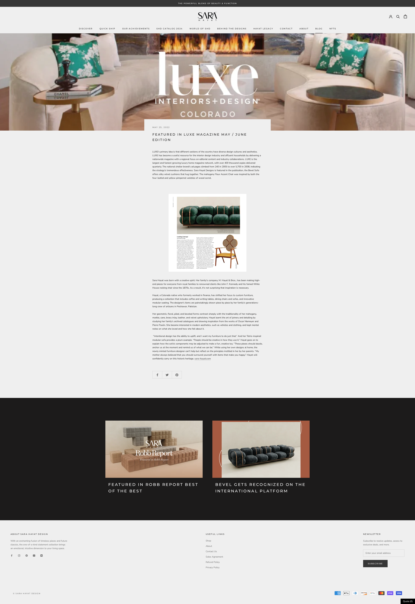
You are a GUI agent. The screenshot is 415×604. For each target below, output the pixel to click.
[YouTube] (34, 555)
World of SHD (200, 28)
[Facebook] (12, 555)
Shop (208, 540)
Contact (286, 28)
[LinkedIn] (41, 555)
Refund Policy (213, 562)
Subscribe (375, 563)
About (303, 28)
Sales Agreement (214, 556)
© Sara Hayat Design (27, 593)
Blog (319, 28)
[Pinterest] (26, 555)
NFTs (332, 28)
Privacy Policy (212, 567)
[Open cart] (405, 16)
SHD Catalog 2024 (169, 28)
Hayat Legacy (263, 28)
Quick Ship (107, 28)
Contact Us (211, 551)
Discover (86, 28)
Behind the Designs (231, 28)
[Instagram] (19, 555)
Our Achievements (136, 28)
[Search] (398, 16)
